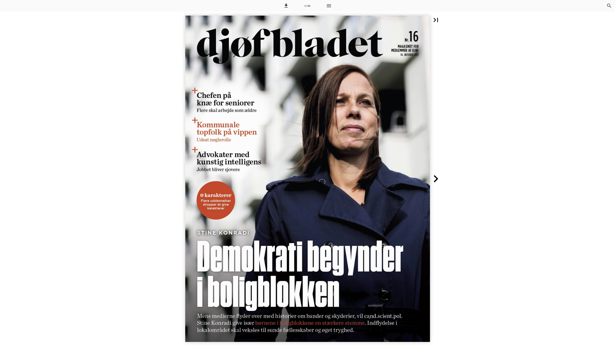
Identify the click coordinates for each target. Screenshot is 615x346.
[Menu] (329, 6)
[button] (286, 6)
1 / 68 (307, 6)
